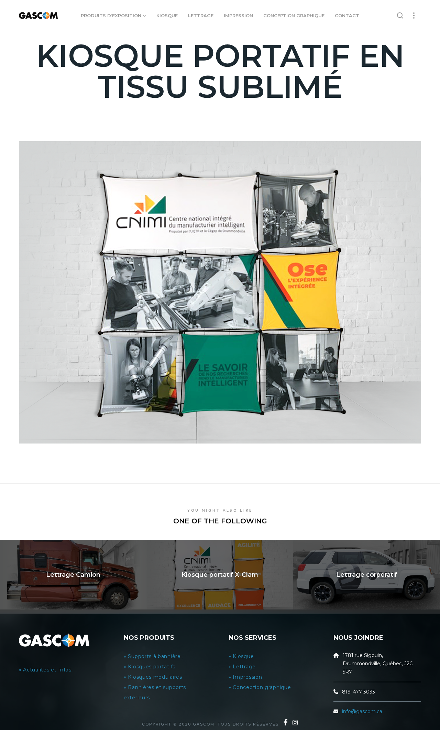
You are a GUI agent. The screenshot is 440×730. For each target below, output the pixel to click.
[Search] (400, 15)
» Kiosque (241, 656)
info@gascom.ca (362, 711)
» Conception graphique (260, 687)
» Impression (245, 677)
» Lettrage (242, 667)
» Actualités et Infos (46, 670)
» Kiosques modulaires (154, 677)
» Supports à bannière (152, 656)
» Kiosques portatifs (149, 667)
